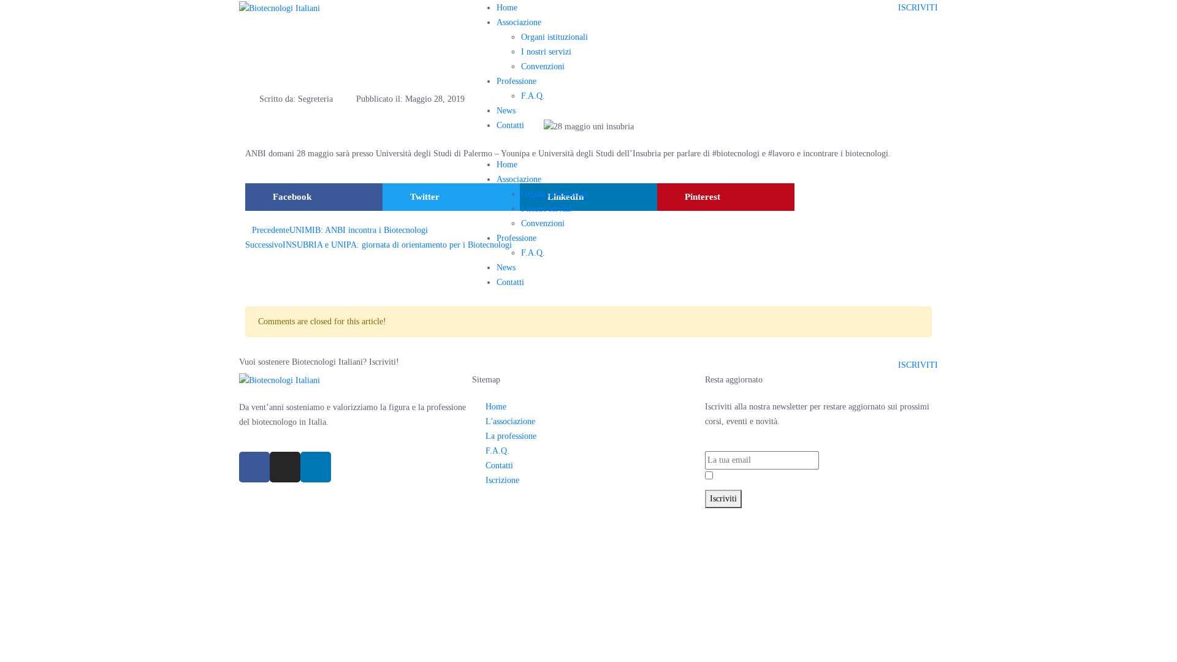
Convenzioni (543, 66)
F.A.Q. (533, 96)
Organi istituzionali (554, 37)
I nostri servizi (546, 51)
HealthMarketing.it (787, 515)
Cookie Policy (663, 515)
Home (507, 7)
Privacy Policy (778, 476)
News (506, 110)
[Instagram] (285, 467)
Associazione (519, 22)
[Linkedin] (315, 467)
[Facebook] (254, 467)
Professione (516, 81)
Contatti (510, 125)
